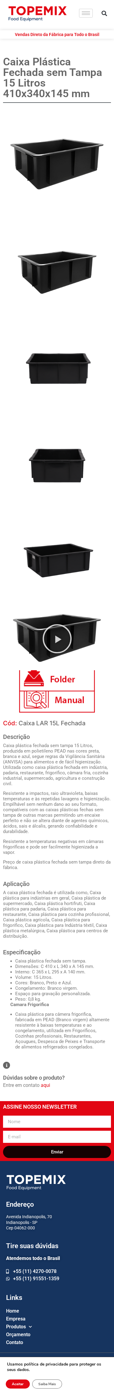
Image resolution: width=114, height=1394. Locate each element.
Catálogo (57, 680)
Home (12, 1311)
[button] (104, 13)
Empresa (16, 1319)
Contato (14, 1342)
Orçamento (18, 1334)
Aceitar (18, 1384)
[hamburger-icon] (86, 13)
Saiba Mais (47, 1384)
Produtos (16, 1327)
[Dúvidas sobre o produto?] (6, 1065)
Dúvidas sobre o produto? (34, 1077)
